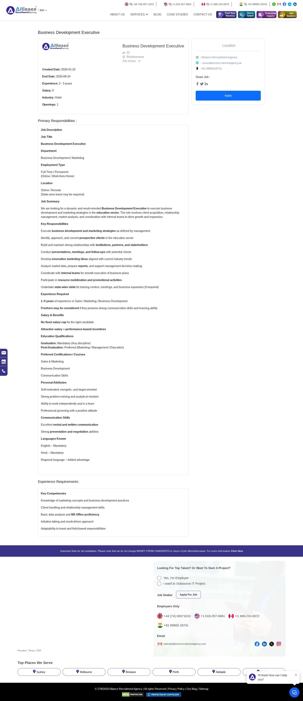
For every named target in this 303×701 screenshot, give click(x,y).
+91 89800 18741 (257, 4)
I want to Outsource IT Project (184, 583)
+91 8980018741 (211, 68)
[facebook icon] (257, 644)
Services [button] (137, 14)
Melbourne (86, 671)
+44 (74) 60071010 (177, 616)
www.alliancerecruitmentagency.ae (222, 62)
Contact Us (203, 14)
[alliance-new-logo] (21, 10)
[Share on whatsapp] (273, 4)
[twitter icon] (272, 644)
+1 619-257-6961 (181, 4)
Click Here (237, 551)
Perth (176, 671)
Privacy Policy (176, 688)
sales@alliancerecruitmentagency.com (184, 643)
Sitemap (203, 688)
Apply (228, 95)
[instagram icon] (279, 644)
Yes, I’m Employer (176, 578)
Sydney (40, 671)
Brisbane (131, 671)
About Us (117, 14)
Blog (157, 14)
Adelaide (221, 671)
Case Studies (177, 14)
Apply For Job (188, 594)
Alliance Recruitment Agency (125, 688)
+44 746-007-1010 (143, 4)
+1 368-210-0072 (219, 4)
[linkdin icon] (264, 644)
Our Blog (192, 688)
